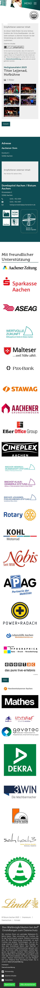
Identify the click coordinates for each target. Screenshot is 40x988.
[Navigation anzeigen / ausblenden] (35, 3)
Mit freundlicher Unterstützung (18, 257)
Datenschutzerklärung (15, 962)
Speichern (9, 985)
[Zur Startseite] (12, 12)
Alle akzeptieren (27, 985)
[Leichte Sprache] (33, 15)
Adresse (6, 143)
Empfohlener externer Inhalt (17, 27)
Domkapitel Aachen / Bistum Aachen (19, 187)
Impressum (5, 964)
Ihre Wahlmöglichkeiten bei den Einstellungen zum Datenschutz (20, 929)
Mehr (5, 680)
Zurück (5, 124)
